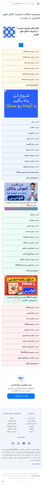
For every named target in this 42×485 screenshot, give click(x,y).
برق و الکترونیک (11, 426)
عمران (11, 418)
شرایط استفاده (35, 476)
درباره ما (31, 431)
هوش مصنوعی (11, 423)
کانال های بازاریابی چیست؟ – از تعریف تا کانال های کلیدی (28, 31)
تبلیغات (31, 429)
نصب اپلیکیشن (19, 396)
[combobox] (17, 3)
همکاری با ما (31, 421)
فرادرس (31, 426)
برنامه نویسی (12, 421)
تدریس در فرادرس (31, 423)
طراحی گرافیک (12, 429)
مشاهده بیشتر (36, 464)
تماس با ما (31, 418)
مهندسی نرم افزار (12, 431)
